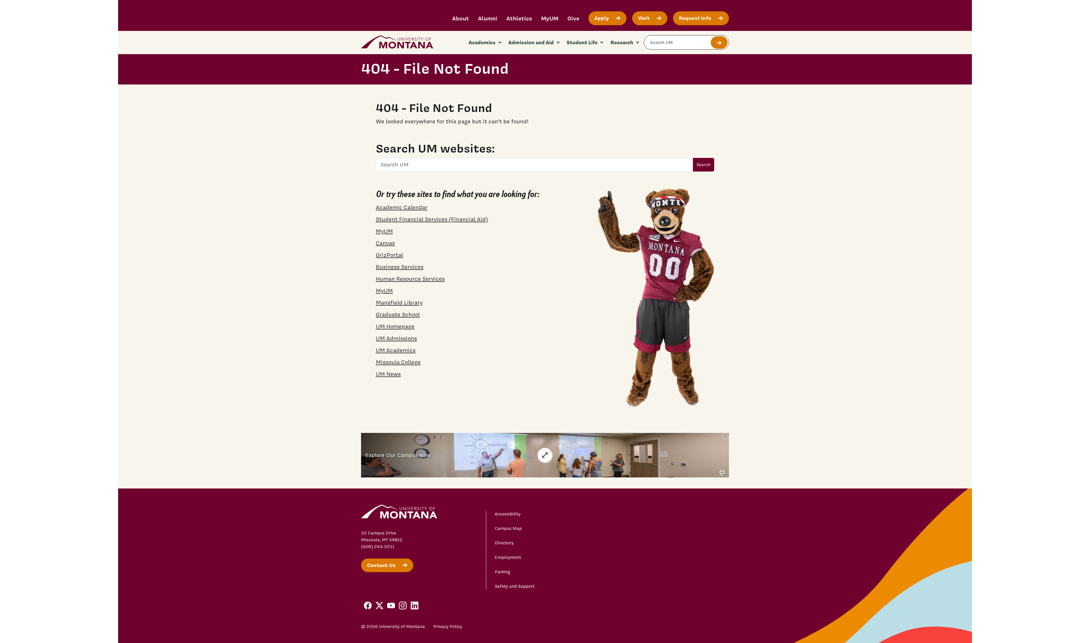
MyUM (549, 18)
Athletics (519, 18)
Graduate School (398, 314)
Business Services (400, 266)
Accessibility (508, 514)
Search (703, 165)
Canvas (385, 243)
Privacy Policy (447, 626)
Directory (504, 543)
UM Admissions (396, 338)
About (460, 18)
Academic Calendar (401, 207)
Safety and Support (514, 586)
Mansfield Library (399, 302)
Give (573, 18)
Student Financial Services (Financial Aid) (432, 219)
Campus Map (508, 528)
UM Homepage (395, 326)
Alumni (487, 18)
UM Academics (396, 350)
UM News (388, 374)
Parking (502, 572)
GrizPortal (389, 255)
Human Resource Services (410, 278)
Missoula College (398, 362)
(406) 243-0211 (378, 546)
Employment (508, 557)
